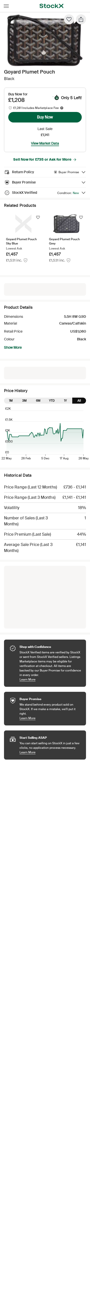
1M (11, 401)
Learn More (50, 679)
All (79, 401)
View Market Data (45, 143)
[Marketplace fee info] (62, 108)
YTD (52, 401)
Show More (13, 347)
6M (38, 401)
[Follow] (38, 217)
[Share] (81, 19)
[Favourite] (69, 19)
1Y (65, 401)
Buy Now (45, 117)
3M (24, 401)
